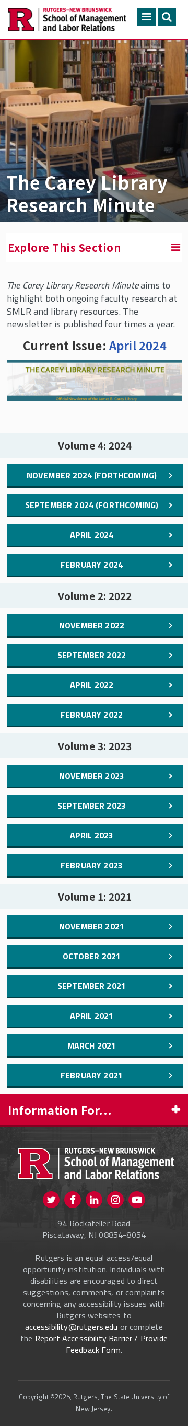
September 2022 (91, 655)
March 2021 (91, 1045)
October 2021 (92, 956)
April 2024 (138, 345)
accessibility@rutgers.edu (71, 1326)
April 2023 (92, 835)
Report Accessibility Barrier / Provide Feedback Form (101, 1344)
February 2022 (92, 714)
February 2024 (92, 564)
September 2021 (91, 986)
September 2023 (91, 805)
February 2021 (92, 1075)
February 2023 (92, 865)
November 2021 (91, 926)
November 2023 (91, 775)
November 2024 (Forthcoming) (92, 475)
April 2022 (92, 684)
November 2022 (91, 625)
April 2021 (92, 1015)
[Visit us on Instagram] (115, 1199)
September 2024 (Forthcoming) (91, 505)
